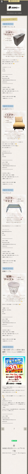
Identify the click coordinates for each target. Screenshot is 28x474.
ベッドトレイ (6, 193)
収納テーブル (6, 271)
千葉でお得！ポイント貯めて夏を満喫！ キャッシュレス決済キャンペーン (13, 352)
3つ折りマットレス (8, 27)
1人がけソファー (8, 109)
